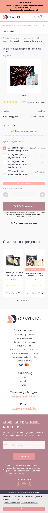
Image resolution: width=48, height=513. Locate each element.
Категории (8, 31)
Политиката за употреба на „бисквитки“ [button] (21, 503)
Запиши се (24, 456)
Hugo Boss (41, 111)
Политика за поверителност (24, 349)
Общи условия (24, 346)
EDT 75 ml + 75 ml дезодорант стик (17, 156)
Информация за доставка (25, 223)
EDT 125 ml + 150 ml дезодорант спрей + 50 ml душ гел (18, 164)
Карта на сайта (24, 361)
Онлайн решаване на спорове (24, 353)
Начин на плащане (24, 338)
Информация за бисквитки (24, 357)
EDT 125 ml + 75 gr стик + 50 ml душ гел (18, 149)
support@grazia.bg (24, 408)
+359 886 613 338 (24, 396)
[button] (23, 95)
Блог (24, 385)
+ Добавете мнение (36, 102)
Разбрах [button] (24, 509)
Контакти (24, 381)
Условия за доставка (24, 334)
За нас (24, 377)
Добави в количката (24, 206)
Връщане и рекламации (24, 342)
